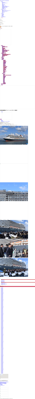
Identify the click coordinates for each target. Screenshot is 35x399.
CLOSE (0, 19)
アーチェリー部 (4, 67)
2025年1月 (2, 298)
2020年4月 (2, 331)
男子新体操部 (4, 62)
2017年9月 (2, 349)
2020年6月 (2, 330)
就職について (3, 4)
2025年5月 (2, 296)
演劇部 (4, 74)
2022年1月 (2, 319)
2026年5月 (2, 289)
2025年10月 (2, 293)
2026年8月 (2, 287)
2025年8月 (2, 294)
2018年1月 (2, 347)
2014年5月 (2, 372)
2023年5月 (2, 310)
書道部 (4, 80)
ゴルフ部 (4, 71)
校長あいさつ (3, 2)
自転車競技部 (4, 65)
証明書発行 (1, 28)
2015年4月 (2, 366)
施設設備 (3, 49)
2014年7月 (2, 371)
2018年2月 (2, 346)
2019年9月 (2, 335)
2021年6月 (2, 323)
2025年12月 (2, 292)
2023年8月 (2, 308)
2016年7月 (2, 357)
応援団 (4, 78)
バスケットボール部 (5, 66)
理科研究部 (4, 82)
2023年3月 (2, 311)
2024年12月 (2, 299)
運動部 (3, 15)
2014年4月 (2, 373)
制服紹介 (3, 14)
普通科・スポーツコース (4, 11)
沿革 (2, 3)
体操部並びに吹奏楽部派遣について (5, 6)
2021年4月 (2, 324)
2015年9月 (2, 363)
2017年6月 (2, 351)
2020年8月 (2, 329)
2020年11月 (2, 327)
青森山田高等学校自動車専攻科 (3, 382)
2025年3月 (2, 297)
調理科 (3, 12)
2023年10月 (2, 307)
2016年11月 (2, 355)
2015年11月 (2, 362)
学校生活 (2, 13)
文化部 (3, 73)
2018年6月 (2, 344)
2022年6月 (2, 316)
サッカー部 (4, 60)
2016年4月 (2, 359)
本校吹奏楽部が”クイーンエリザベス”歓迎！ (5, 121)
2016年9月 (2, 356)
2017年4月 (2, 352)
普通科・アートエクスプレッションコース (6, 10)
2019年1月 (2, 340)
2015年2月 (2, 367)
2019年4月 (2, 338)
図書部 (4, 81)
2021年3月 (2, 325)
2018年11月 (2, 341)
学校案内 (2, 1)
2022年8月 (2, 315)
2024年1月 (2, 305)
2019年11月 (2, 334)
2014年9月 (2, 370)
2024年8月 (2, 301)
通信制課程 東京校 (4, 8)
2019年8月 (2, 336)
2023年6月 (2, 309)
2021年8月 (2, 322)
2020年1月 (2, 333)
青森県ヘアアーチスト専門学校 (3, 383)
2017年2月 (2, 353)
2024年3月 (2, 304)
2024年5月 (2, 303)
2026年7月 (2, 288)
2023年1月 (2, 312)
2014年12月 (2, 368)
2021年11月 (2, 320)
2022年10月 (2, 314)
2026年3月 (2, 290)
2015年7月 (2, 364)
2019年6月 (2, 337)
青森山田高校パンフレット (4, 7)
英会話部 (4, 77)
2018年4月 (2, 345)
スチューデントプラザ (2, 385)
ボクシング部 (4, 69)
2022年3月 (2, 318)
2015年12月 (2, 361)
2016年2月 (2, 360)
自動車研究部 (4, 76)
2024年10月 (2, 300)
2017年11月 (2, 348)
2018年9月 (2, 342)
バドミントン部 (4, 61)
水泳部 (4, 72)
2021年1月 (2, 326)
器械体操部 (4, 63)
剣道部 (4, 70)
